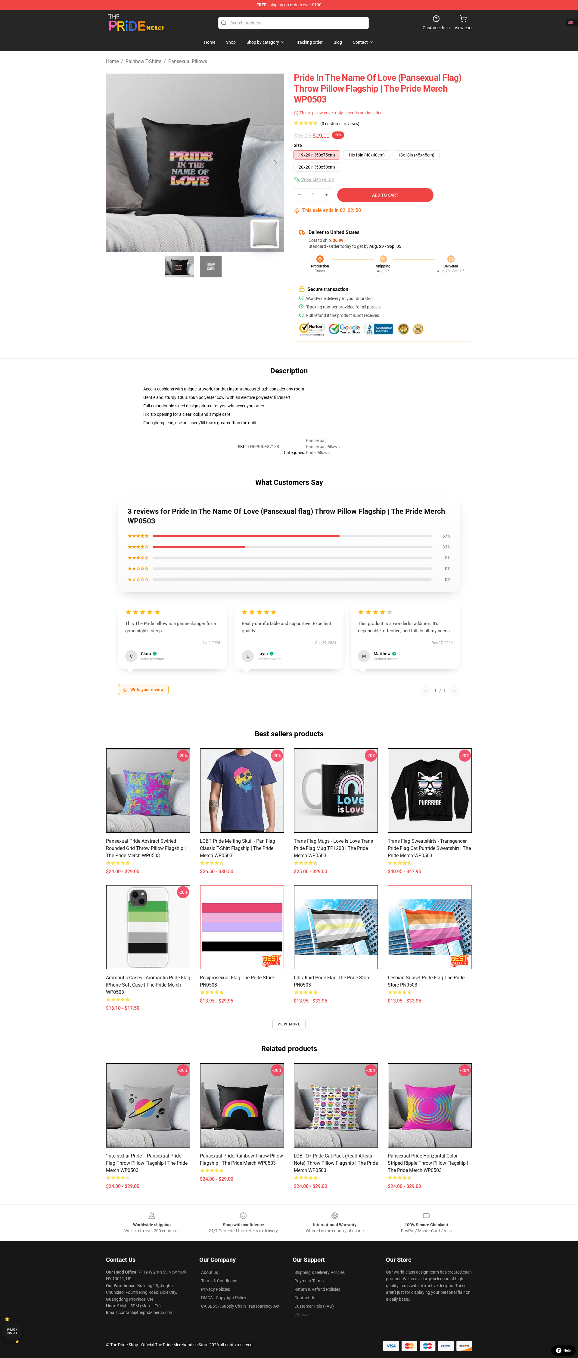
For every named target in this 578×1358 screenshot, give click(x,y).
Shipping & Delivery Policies (319, 1272)
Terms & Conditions (219, 1280)
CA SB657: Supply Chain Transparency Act (240, 1306)
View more (289, 1024)
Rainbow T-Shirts (143, 61)
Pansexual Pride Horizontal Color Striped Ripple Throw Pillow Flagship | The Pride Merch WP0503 (428, 1163)
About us (209, 1272)
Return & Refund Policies (317, 1289)
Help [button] (567, 1350)
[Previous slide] (115, 162)
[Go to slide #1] (179, 266)
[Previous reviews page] (425, 690)
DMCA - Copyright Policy (223, 1297)
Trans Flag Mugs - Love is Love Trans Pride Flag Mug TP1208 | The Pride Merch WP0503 (333, 848)
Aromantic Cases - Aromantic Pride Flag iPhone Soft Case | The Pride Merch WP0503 (148, 985)
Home (112, 61)
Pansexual (315, 440)
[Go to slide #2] (210, 266)
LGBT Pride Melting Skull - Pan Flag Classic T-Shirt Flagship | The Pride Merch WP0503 (237, 848)
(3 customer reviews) (339, 123)
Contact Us (304, 1297)
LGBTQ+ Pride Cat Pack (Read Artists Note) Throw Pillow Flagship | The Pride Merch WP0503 (336, 1163)
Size (298, 145)
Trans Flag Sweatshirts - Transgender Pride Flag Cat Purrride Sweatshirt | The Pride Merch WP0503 (429, 848)
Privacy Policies (215, 1289)
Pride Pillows (318, 452)
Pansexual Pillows (187, 61)
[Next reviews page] (454, 690)
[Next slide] (275, 162)
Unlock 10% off (12, 1331)
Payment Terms (309, 1280)
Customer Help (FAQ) (314, 1306)
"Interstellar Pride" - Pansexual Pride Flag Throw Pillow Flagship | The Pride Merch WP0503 (147, 1163)
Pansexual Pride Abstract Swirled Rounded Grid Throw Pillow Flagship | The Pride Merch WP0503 (146, 848)
